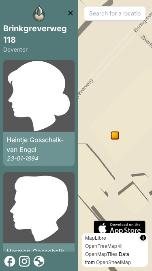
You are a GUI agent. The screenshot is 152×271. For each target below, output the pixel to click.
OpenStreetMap (113, 261)
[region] (115, 135)
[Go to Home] (39, 13)
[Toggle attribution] (143, 238)
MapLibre (95, 237)
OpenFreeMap (101, 245)
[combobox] (115, 13)
